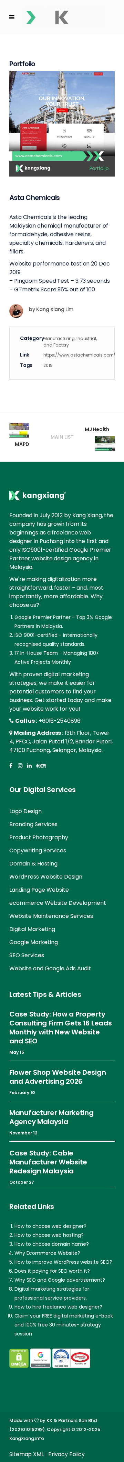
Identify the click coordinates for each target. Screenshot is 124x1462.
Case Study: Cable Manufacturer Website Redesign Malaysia (48, 1162)
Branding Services (33, 824)
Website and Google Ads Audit (50, 968)
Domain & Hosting (33, 864)
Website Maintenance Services (51, 916)
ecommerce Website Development (57, 903)
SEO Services (26, 955)
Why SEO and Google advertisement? (59, 1279)
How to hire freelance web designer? (58, 1306)
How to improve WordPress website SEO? (63, 1262)
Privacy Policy (66, 1454)
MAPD (22, 444)
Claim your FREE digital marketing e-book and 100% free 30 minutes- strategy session (63, 1324)
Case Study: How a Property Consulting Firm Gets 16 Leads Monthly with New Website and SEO (60, 1027)
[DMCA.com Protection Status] (19, 1358)
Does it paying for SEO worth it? (52, 1271)
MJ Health (97, 429)
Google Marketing (33, 942)
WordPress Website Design (45, 877)
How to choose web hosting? (49, 1235)
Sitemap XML (26, 1454)
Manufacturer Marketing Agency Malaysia (51, 1117)
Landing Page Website (39, 890)
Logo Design (25, 811)
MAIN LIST (62, 436)
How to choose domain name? (51, 1244)
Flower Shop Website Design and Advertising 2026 (57, 1077)
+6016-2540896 (60, 721)
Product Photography (38, 837)
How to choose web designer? (50, 1226)
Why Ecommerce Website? (47, 1253)
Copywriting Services (37, 850)
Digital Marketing (32, 929)
